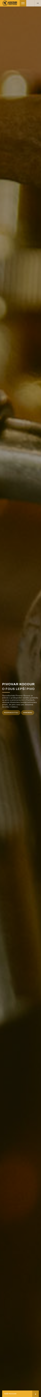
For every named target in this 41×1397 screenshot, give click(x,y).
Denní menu (27, 712)
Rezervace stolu (11, 712)
